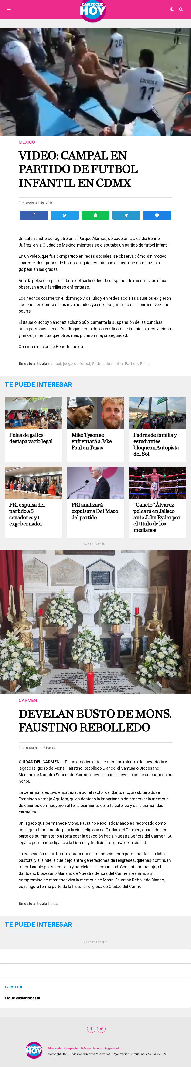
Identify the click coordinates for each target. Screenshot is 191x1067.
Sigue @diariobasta (22, 998)
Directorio (54, 1048)
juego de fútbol (76, 363)
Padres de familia (107, 363)
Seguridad (112, 1048)
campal (54, 363)
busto (53, 903)
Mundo (97, 1048)
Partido (131, 363)
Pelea (145, 363)
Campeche (71, 1048)
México (86, 1048)
